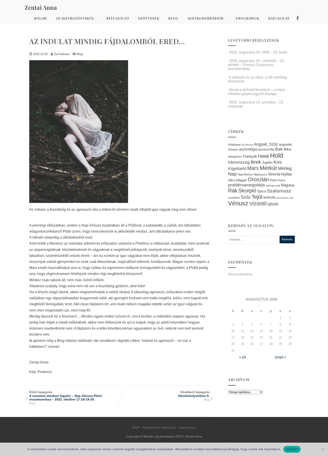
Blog (173, 18)
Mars (253, 168)
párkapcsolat (273, 185)
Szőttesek (148, 18)
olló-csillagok (237, 180)
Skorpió (247, 191)
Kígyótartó (237, 168)
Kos (278, 162)
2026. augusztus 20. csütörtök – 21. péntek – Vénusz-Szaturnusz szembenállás (256, 65)
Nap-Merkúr (245, 174)
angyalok (285, 144)
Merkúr (268, 168)
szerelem (234, 197)
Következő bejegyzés (194, 394)
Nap (232, 173)
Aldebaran (234, 144)
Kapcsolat (279, 18)
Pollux (281, 180)
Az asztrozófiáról (75, 18)
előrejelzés (235, 156)
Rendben (292, 449)
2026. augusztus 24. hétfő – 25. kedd (258, 52)
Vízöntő (258, 203)
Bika (287, 149)
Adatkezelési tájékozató (159, 427)
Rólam (40, 18)
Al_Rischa (247, 144)
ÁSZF (136, 427)
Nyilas (286, 174)
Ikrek (256, 162)
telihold (269, 197)
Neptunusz (260, 174)
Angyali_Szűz (266, 144)
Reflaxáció (117, 18)
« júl (242, 357)
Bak (279, 149)
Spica (261, 191)
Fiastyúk (250, 156)
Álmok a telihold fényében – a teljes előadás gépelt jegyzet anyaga (256, 92)
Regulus (288, 185)
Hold (276, 155)
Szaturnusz (279, 190)
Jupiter (267, 162)
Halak (263, 156)
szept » (280, 357)
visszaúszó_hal (284, 197)
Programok (247, 18)
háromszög (239, 162)
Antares (233, 149)
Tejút (257, 197)
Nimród (274, 174)
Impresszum (187, 427)
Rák (232, 191)
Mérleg (285, 168)
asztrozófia (266, 149)
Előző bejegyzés (65, 395)
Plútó (273, 180)
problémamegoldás (246, 185)
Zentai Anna (41, 7)
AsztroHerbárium (205, 18)
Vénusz (238, 203)
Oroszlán (258, 179)
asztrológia (248, 149)
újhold (273, 204)
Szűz (246, 197)
